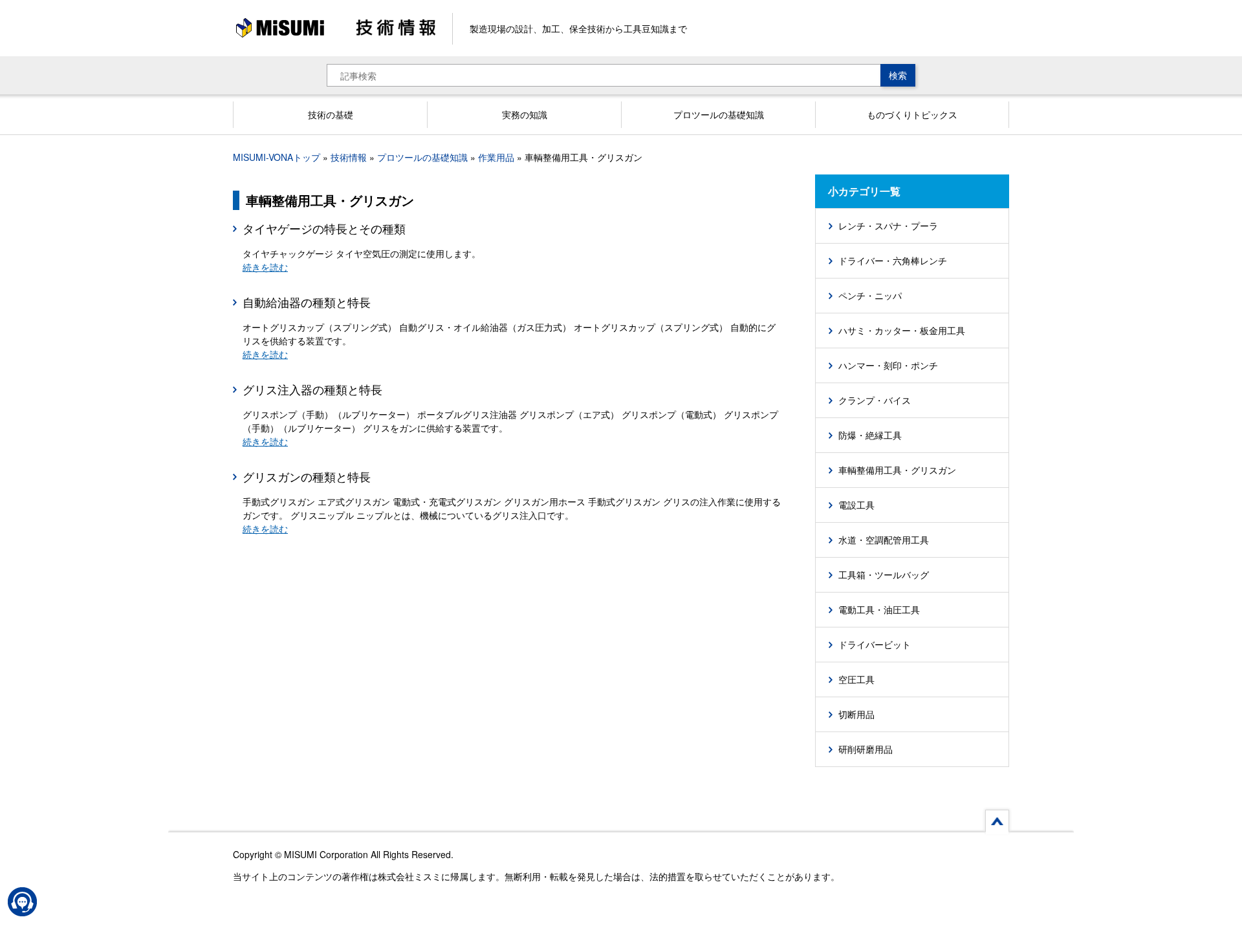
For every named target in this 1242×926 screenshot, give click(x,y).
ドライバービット (874, 644)
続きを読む (265, 266)
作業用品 (496, 157)
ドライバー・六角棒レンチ (892, 260)
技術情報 (349, 157)
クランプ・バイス (874, 400)
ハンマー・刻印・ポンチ (888, 365)
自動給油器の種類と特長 (307, 301)
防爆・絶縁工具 (870, 434)
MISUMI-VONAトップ (276, 157)
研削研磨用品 (865, 748)
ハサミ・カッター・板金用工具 (901, 330)
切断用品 (856, 714)
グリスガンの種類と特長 (307, 476)
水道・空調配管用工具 (883, 539)
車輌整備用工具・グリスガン (897, 469)
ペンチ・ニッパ (870, 295)
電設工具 (856, 504)
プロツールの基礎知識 (422, 157)
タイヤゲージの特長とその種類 (324, 228)
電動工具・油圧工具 (879, 609)
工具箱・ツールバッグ (883, 574)
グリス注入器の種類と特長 (312, 389)
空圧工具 (856, 679)
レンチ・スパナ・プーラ (888, 225)
